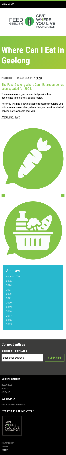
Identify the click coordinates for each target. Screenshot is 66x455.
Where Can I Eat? (11, 117)
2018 (9, 311)
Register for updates (14, 351)
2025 (9, 281)
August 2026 (13, 276)
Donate (5, 388)
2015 (9, 324)
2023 (9, 289)
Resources (7, 385)
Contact (6, 392)
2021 (9, 298)
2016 (9, 320)
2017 (9, 315)
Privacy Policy (8, 443)
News (39, 78)
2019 (9, 307)
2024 (9, 285)
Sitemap (5, 446)
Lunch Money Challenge (13, 404)
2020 (9, 302)
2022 (9, 294)
